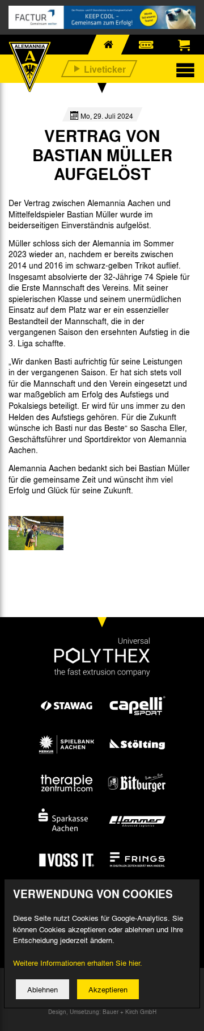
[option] (36, 533)
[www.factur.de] (102, 17)
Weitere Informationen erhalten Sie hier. (77, 962)
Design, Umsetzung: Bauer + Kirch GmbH (102, 1012)
